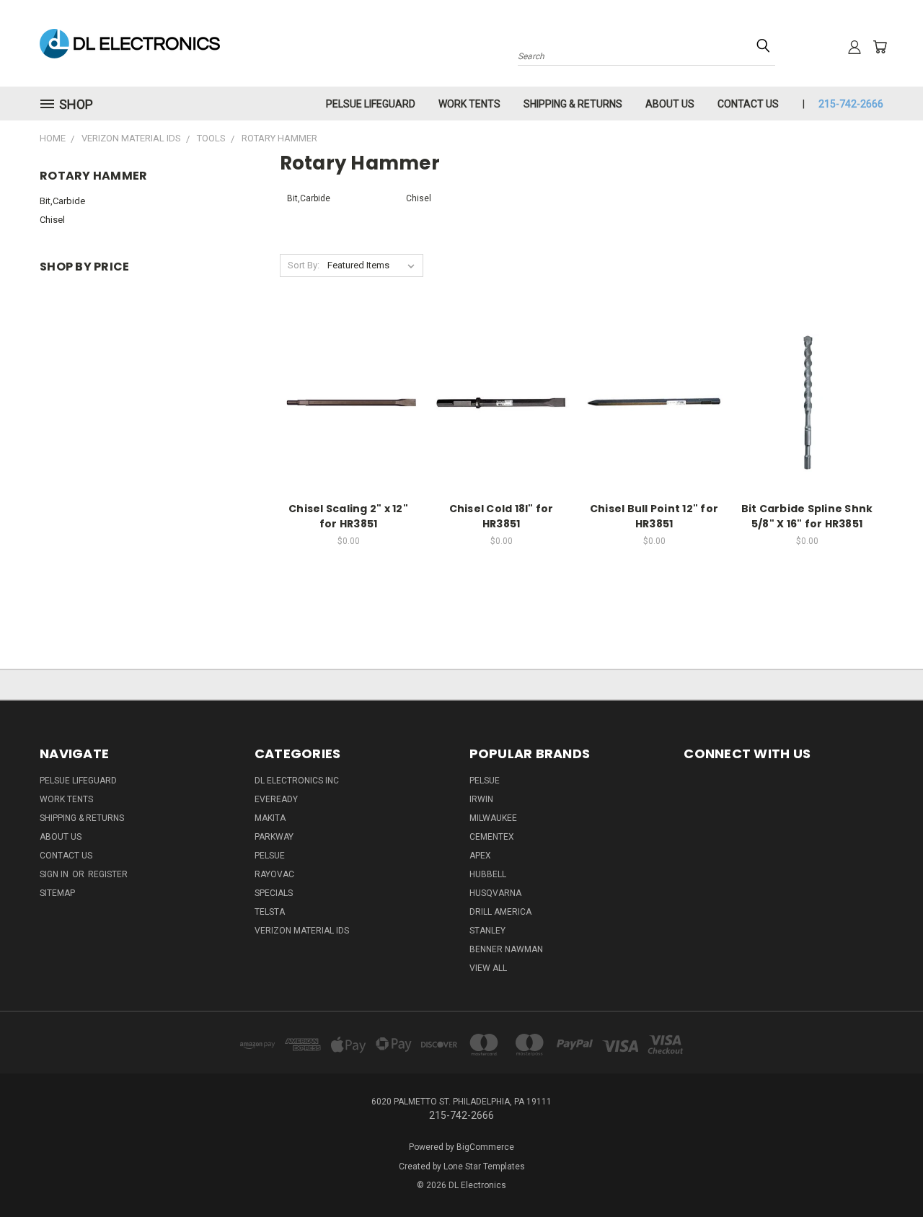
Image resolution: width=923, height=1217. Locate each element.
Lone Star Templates (484, 1166)
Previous (885, 1172)
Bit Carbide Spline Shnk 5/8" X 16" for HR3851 (807, 516)
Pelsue (270, 856)
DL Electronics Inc (297, 781)
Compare (343, 401)
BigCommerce (485, 1147)
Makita (270, 818)
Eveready (276, 799)
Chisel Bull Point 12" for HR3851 (654, 516)
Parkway (274, 837)
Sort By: (303, 265)
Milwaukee (493, 818)
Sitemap (57, 893)
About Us (669, 104)
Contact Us (748, 104)
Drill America (500, 912)
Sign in (55, 874)
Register (108, 874)
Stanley (487, 931)
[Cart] (880, 47)
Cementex (491, 837)
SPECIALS (274, 893)
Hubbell (487, 874)
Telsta (270, 912)
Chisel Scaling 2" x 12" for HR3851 (348, 516)
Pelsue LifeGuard (370, 104)
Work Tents (469, 104)
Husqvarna (495, 893)
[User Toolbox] (854, 47)
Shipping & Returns (573, 104)
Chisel (52, 219)
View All (488, 968)
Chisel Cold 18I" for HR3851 (501, 516)
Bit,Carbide (62, 200)
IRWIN (481, 799)
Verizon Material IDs (302, 931)
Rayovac (274, 874)
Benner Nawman (506, 949)
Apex (480, 856)
